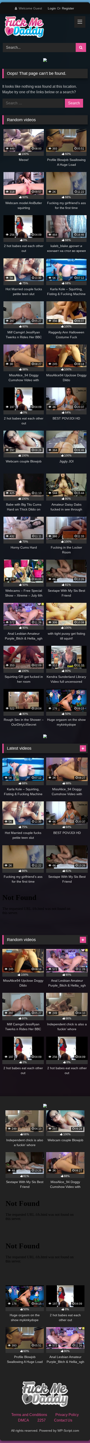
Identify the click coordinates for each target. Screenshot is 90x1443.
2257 (41, 1420)
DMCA (23, 1420)
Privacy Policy (67, 1415)
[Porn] (37, 27)
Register (68, 8)
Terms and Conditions (29, 1415)
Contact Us (63, 1420)
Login (52, 8)
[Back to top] (76, 1429)
